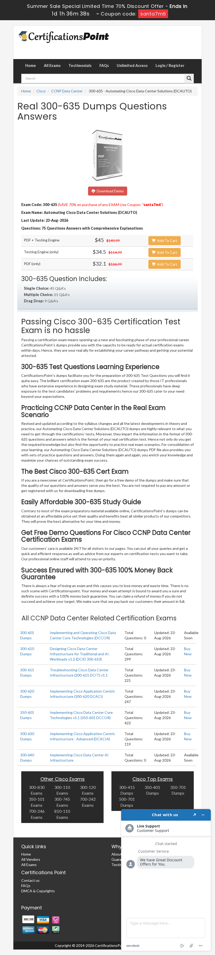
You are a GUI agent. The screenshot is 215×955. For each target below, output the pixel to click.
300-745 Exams (62, 802)
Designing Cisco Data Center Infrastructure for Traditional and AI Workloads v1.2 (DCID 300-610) (79, 653)
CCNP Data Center (67, 91)
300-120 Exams (88, 790)
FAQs (104, 65)
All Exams (52, 65)
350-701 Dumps (178, 790)
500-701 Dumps (127, 802)
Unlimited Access (132, 65)
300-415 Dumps (127, 790)
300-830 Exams (37, 790)
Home (30, 65)
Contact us (30, 880)
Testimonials (80, 65)
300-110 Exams (62, 790)
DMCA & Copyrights (38, 891)
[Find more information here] (166, 880)
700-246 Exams (37, 814)
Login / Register (169, 65)
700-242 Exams (88, 802)
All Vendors (30, 859)
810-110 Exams (62, 814)
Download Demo (109, 191)
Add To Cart (166, 240)
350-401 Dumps (152, 790)
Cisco (41, 91)
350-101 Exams (37, 802)
